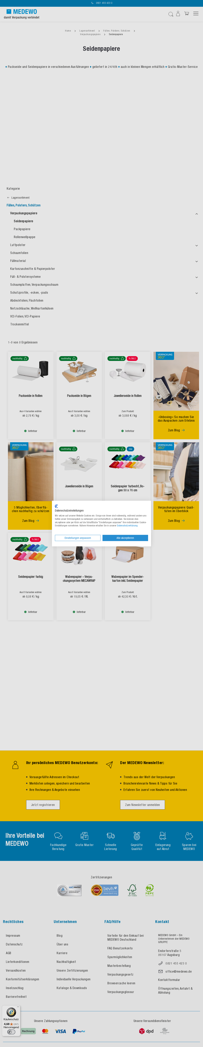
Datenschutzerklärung (127, 525)
